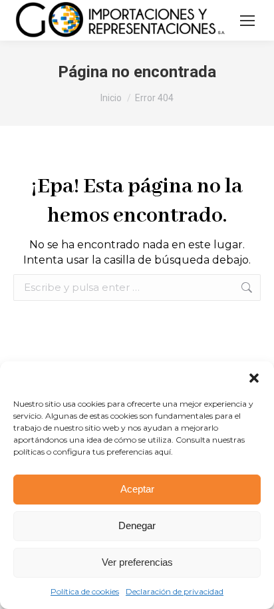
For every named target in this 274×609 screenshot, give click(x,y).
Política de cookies (85, 591)
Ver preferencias (137, 562)
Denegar (137, 525)
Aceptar (137, 489)
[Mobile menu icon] (247, 20)
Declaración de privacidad (174, 591)
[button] (254, 378)
